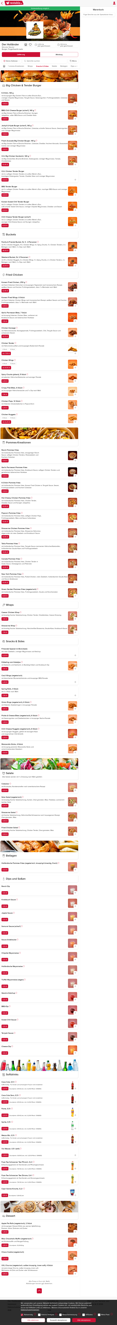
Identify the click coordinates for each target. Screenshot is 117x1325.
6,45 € (5, 682)
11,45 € (5, 104)
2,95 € (5, 1155)
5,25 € (5, 655)
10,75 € (5, 336)
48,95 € (5, 250)
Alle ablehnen (33, 1320)
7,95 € (5, 321)
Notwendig (28, 1315)
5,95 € (5, 408)
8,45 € (5, 806)
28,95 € (6, 266)
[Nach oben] (4, 66)
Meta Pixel (105, 1315)
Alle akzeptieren (84, 1320)
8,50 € (5, 180)
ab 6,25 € (6, 422)
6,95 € (5, 381)
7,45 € (5, 394)
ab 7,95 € (6, 353)
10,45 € (5, 164)
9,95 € (5, 306)
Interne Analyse (47, 1315)
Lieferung (21, 54)
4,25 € (5, 790)
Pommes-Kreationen (16, 66)
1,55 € (5, 893)
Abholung (59, 55)
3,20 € (5, 1088)
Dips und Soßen (77, 66)
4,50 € (5, 753)
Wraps (30, 66)
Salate (54, 66)
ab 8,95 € (6, 368)
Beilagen (64, 66)
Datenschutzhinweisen (30, 1310)
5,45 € (5, 1232)
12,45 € (5, 291)
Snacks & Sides (42, 66)
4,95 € (5, 709)
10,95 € (5, 506)
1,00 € (5, 1195)
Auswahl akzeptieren (58, 1320)
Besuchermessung (69, 1315)
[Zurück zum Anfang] (39, 1290)
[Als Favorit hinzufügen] (30, 44)
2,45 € (5, 1259)
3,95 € (5, 1245)
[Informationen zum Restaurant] (26, 44)
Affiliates (89, 1315)
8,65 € (5, 596)
